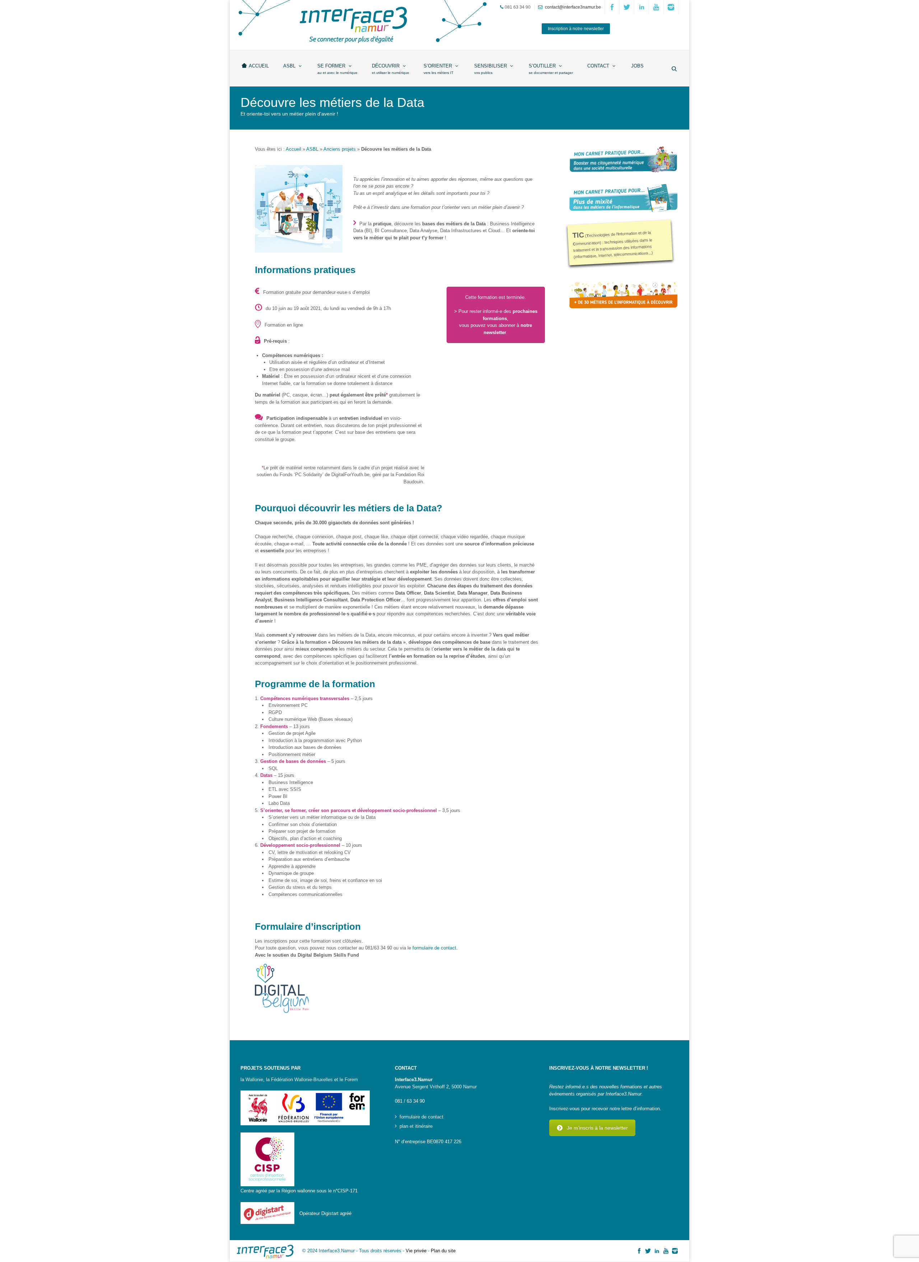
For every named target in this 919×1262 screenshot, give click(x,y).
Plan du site (443, 1250)
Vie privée (416, 1250)
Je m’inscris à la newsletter (597, 1128)
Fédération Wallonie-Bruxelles (302, 1079)
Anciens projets (339, 149)
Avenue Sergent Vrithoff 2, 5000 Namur (436, 1086)
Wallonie (254, 1079)
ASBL (312, 149)
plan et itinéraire (416, 1126)
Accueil (293, 149)
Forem (351, 1079)
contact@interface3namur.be (573, 7)
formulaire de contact (434, 948)
